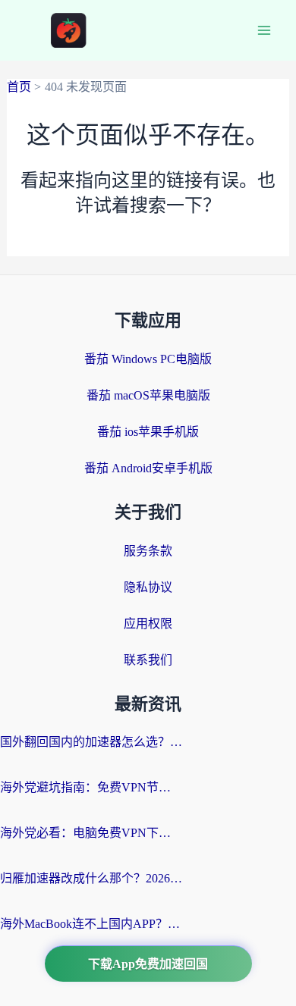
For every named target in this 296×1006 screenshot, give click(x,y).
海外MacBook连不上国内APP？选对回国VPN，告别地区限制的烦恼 (91, 923)
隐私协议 (148, 587)
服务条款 (148, 550)
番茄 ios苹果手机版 (148, 431)
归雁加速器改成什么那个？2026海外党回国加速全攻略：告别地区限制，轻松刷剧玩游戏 (91, 878)
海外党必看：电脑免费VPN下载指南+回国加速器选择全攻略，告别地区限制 (91, 832)
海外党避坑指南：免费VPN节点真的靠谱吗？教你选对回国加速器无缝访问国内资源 (91, 787)
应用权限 (148, 623)
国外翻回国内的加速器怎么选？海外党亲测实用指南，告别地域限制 (91, 741)
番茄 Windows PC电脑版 (148, 359)
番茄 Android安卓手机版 (148, 468)
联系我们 (148, 659)
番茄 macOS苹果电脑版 (148, 395)
